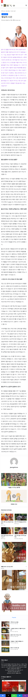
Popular (14, 617)
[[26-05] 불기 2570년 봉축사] (21, 530)
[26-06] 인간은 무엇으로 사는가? (7, 536)
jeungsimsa (14, 467)
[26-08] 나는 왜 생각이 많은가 (7, 522)
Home (3, 11)
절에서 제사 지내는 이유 (15, 635)
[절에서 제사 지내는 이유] (5, 637)
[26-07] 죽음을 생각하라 (20, 522)
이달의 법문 (13, 11)
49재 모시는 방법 (14, 622)
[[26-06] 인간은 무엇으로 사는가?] (7, 530)
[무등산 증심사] (9, 5)
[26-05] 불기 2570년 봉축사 (20, 536)
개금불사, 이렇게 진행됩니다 (16, 641)
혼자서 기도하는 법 (14, 647)
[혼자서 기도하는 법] (5, 649)
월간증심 (8, 11)
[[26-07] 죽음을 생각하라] (21, 517)
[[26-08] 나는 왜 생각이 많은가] (7, 517)
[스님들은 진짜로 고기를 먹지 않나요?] (5, 630)
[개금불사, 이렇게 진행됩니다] (5, 643)
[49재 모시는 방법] (5, 624)
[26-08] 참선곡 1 (7, 1)
